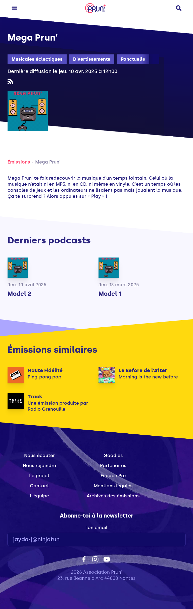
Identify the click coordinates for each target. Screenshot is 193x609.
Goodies (113, 455)
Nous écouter (39, 455)
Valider (168, 539)
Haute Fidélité (45, 370)
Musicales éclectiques (37, 59)
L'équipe (39, 496)
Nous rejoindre (39, 465)
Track (35, 397)
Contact (39, 486)
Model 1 (110, 293)
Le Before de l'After (143, 370)
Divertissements (91, 59)
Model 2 (19, 293)
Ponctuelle (133, 59)
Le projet (39, 475)
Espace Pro (113, 475)
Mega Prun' (47, 162)
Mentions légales (113, 486)
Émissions (19, 162)
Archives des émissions (113, 496)
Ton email (96, 527)
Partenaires (113, 465)
